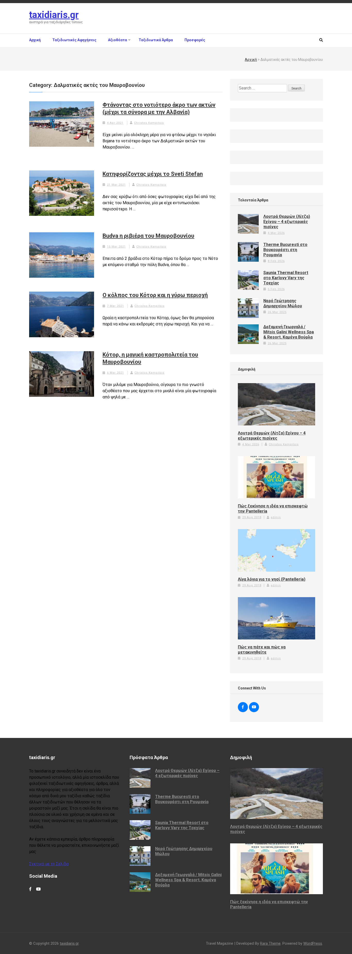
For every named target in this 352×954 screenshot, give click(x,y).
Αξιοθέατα (117, 40)
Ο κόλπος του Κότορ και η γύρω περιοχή (155, 295)
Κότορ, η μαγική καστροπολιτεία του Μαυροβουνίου (150, 358)
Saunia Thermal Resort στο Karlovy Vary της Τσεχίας (285, 277)
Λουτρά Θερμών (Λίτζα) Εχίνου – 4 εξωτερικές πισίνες (286, 221)
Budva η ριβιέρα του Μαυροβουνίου (148, 236)
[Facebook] (243, 707)
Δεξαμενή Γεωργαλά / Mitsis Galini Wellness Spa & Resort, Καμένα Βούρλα (288, 332)
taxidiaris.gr (54, 15)
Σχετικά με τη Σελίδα (49, 863)
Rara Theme (270, 943)
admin (276, 517)
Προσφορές (195, 40)
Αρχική (35, 40)
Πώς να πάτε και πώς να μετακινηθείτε (262, 650)
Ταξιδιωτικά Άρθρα (156, 40)
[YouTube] (254, 707)
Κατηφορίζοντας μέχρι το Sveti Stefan (153, 174)
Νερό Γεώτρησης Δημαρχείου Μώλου (282, 303)
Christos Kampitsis (149, 123)
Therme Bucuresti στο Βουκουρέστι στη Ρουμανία (285, 249)
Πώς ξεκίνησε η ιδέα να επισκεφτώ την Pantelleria (273, 509)
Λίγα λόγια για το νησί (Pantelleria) (271, 579)
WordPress (312, 943)
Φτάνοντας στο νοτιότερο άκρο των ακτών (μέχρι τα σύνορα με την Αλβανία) (159, 108)
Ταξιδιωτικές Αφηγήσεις (74, 40)
